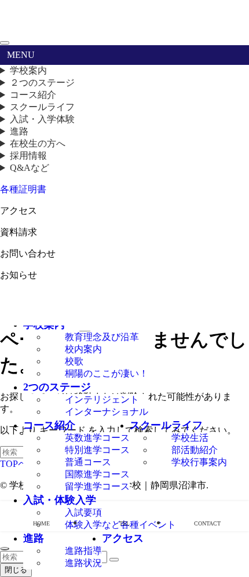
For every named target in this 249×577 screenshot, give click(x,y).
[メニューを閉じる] (4, 43)
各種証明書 (23, 189)
